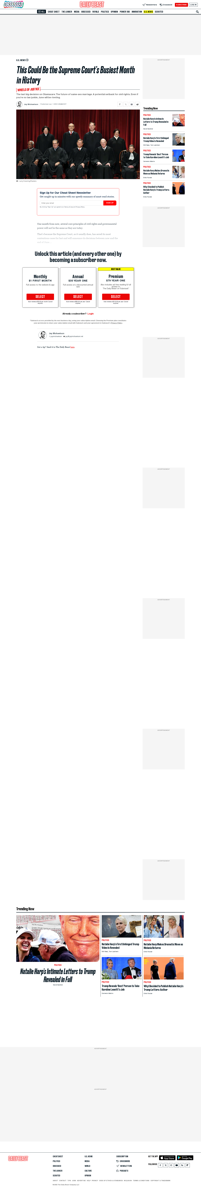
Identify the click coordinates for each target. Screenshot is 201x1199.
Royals (95, 12)
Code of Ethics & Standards (111, 1180)
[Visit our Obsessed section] (22, 5)
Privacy (95, 1180)
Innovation (137, 12)
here (72, 347)
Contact (62, 1180)
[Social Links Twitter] (166, 1166)
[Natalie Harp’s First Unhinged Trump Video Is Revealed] (178, 145)
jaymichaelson (56, 336)
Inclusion (128, 1180)
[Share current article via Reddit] (137, 104)
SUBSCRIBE (181, 5)
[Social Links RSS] (182, 1166)
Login (91, 313)
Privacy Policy (80, 207)
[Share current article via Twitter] (125, 104)
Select (40, 297)
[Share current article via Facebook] (119, 104)
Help (89, 1180)
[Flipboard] (187, 1166)
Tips (69, 1180)
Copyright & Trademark (161, 1180)
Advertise (81, 1180)
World (87, 1166)
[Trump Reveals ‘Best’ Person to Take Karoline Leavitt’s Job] (178, 161)
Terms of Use (68, 207)
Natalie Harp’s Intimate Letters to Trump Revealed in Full (58, 975)
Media (76, 12)
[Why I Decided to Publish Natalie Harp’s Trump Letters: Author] (178, 193)
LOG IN (193, 5)
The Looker (67, 12)
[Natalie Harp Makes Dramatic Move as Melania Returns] (178, 177)
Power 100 (125, 12)
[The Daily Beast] (92, 5)
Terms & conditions (141, 1180)
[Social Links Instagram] (171, 1166)
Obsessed (86, 12)
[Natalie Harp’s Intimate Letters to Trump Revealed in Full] (178, 125)
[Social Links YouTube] (176, 1166)
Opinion (114, 12)
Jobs (74, 1180)
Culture (88, 1171)
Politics (105, 12)
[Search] (197, 11)
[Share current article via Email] (131, 104)
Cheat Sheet (54, 12)
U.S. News (148, 12)
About (55, 1180)
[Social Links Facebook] (160, 1166)
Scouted (159, 12)
